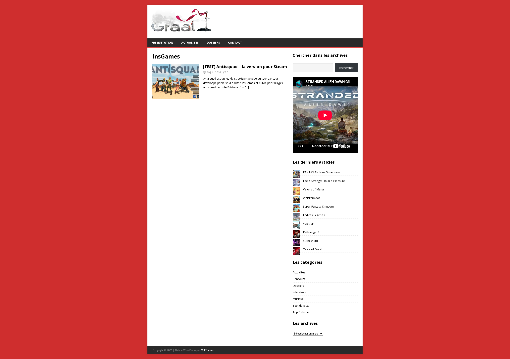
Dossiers (213, 42)
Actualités (190, 42)
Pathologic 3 (311, 232)
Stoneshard (310, 241)
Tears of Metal (312, 249)
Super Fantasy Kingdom (318, 206)
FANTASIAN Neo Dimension (321, 172)
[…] (247, 87)
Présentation (162, 42)
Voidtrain (308, 223)
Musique (298, 299)
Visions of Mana (313, 189)
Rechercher (346, 68)
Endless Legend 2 (314, 215)
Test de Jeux (301, 305)
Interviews (299, 292)
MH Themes (207, 350)
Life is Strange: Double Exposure (324, 181)
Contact (235, 42)
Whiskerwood (312, 198)
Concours (299, 279)
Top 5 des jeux (302, 312)
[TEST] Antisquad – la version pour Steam (245, 66)
